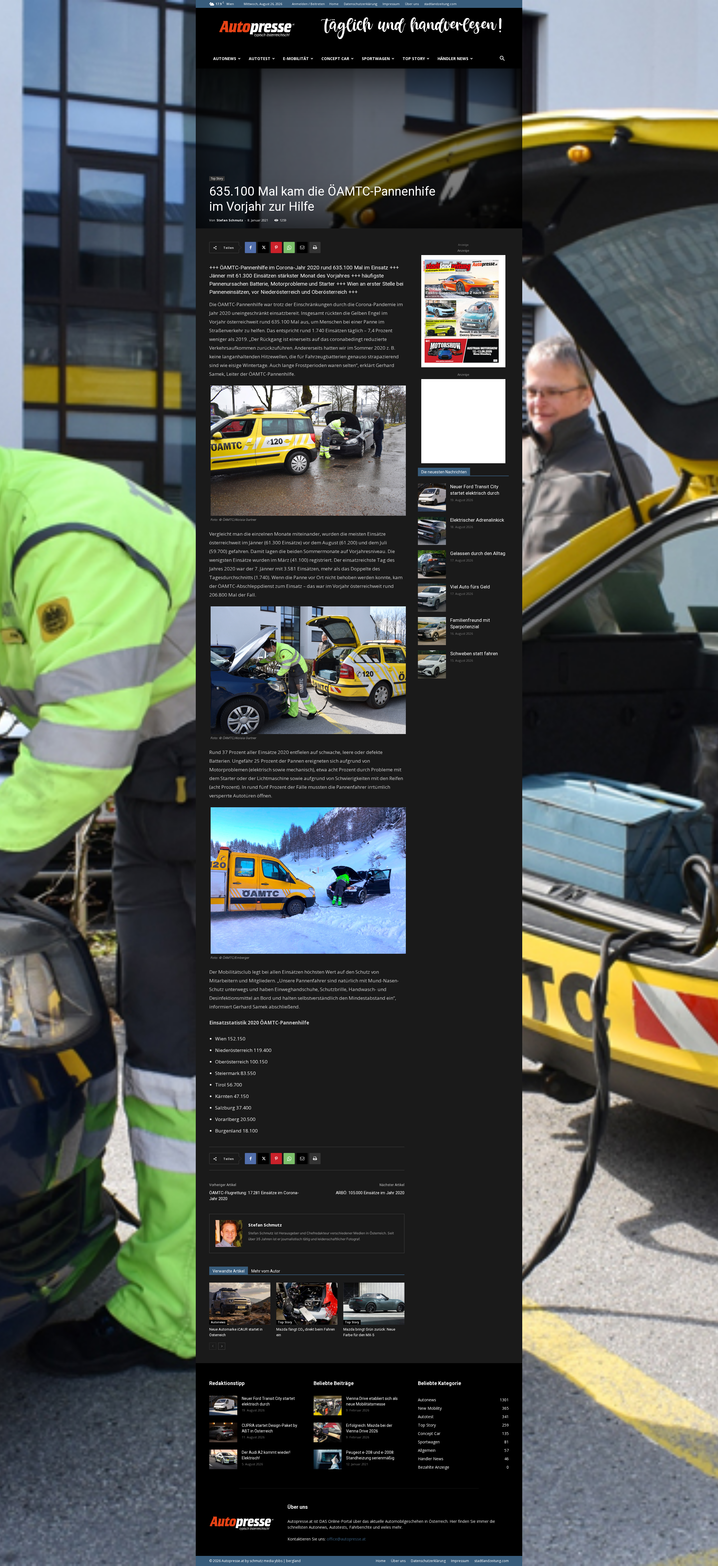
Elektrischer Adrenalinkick (477, 520)
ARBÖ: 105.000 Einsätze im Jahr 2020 (370, 1192)
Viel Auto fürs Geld (470, 587)
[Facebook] (250, 247)
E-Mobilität (296, 58)
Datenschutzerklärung (360, 4)
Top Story (413, 58)
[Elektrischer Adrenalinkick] (432, 531)
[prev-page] (212, 1346)
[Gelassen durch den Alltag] (432, 564)
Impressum (391, 4)
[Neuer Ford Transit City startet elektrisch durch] (432, 497)
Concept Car (335, 58)
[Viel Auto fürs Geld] (432, 598)
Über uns (412, 4)
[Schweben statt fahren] (432, 664)
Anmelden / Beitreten (308, 4)
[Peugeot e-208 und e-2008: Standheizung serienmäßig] (328, 1459)
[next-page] (221, 1346)
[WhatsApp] (289, 247)
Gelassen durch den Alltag (477, 553)
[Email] (302, 247)
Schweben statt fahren (474, 653)
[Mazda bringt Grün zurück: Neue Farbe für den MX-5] (373, 1304)
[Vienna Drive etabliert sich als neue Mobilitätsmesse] (328, 1405)
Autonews (224, 58)
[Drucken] (315, 247)
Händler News (453, 58)
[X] (263, 247)
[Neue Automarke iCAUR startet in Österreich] (239, 1304)
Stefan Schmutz (230, 220)
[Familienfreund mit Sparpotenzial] (432, 631)
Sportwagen (376, 58)
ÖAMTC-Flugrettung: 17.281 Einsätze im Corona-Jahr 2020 (254, 1195)
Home (334, 4)
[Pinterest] (276, 247)
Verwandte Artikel (229, 1271)
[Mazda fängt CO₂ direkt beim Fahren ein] (306, 1304)
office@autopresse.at (346, 1539)
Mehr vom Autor (265, 1271)
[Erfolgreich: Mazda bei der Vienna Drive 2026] (328, 1432)
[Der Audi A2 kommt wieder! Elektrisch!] (223, 1459)
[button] (502, 59)
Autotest (259, 58)
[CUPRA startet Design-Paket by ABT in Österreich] (223, 1432)
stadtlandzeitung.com (440, 4)
